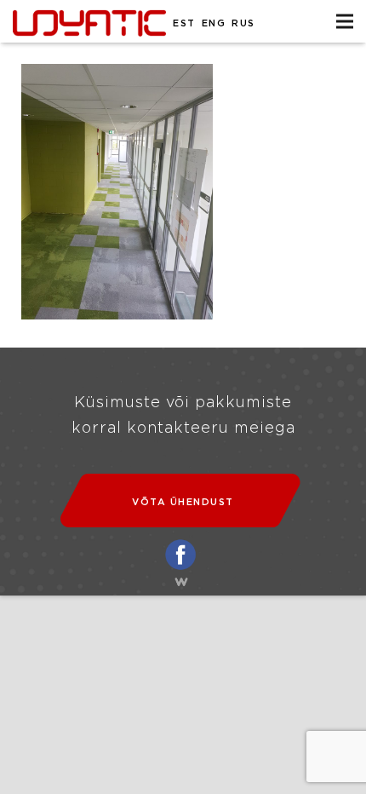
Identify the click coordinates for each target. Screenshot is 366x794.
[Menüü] (344, 21)
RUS (243, 23)
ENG (214, 23)
